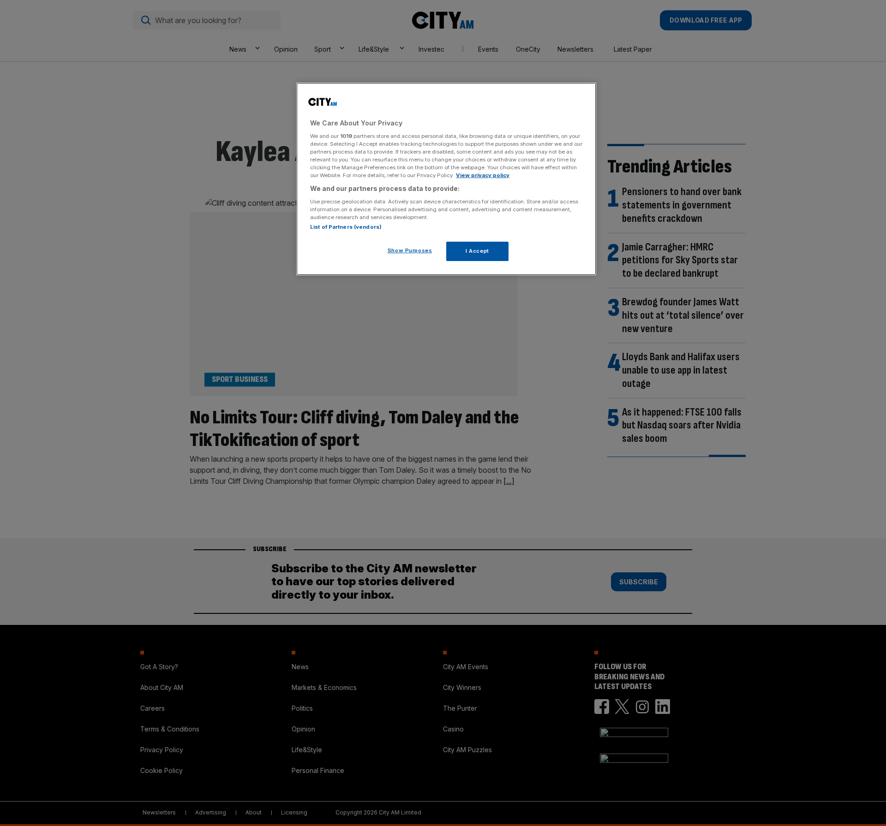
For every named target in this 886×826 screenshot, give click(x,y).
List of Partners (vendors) (346, 227)
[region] (446, 179)
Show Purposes (410, 250)
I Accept (477, 251)
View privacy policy (482, 175)
